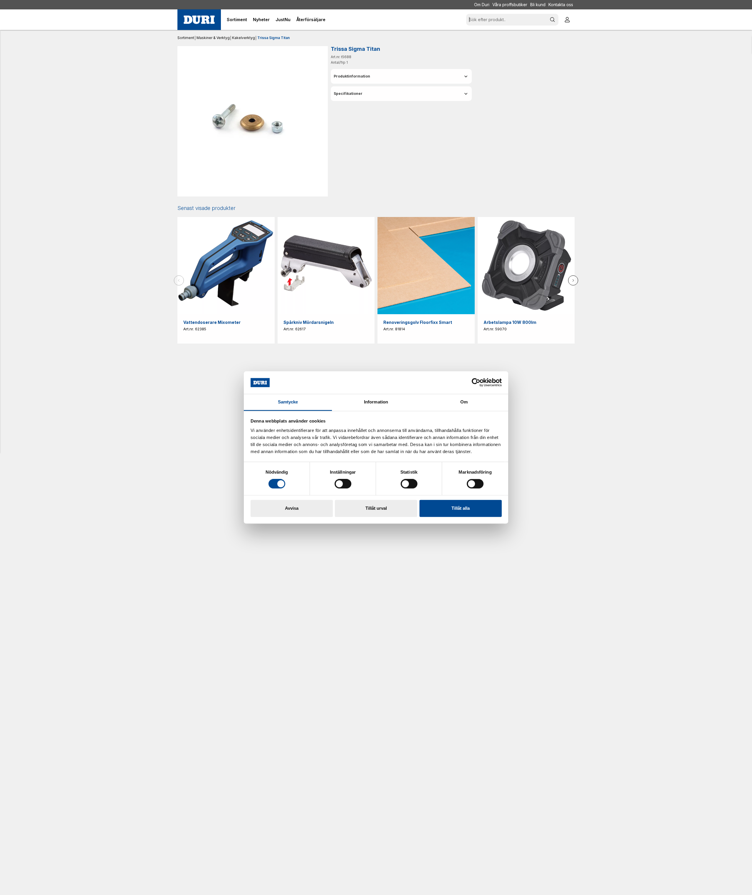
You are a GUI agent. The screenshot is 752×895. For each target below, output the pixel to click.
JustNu (283, 19)
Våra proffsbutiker (509, 4)
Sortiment (185, 38)
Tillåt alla (460, 508)
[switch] (343, 484)
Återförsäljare (310, 19)
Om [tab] (464, 401)
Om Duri (481, 4)
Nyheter (261, 19)
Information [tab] (376, 401)
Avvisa (291, 508)
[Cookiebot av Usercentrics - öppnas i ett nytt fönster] (476, 382)
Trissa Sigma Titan (273, 38)
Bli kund (537, 4)
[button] (401, 76)
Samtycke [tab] (288, 401)
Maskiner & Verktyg (213, 38)
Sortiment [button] (237, 19)
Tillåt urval (376, 508)
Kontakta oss (560, 4)
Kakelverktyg (243, 38)
